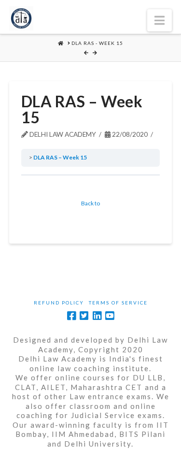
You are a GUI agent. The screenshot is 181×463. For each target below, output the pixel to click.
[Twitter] (84, 316)
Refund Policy (59, 302)
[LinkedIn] (97, 316)
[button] (159, 20)
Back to (90, 203)
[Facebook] (71, 316)
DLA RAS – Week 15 (60, 157)
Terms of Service (118, 302)
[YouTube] (109, 316)
